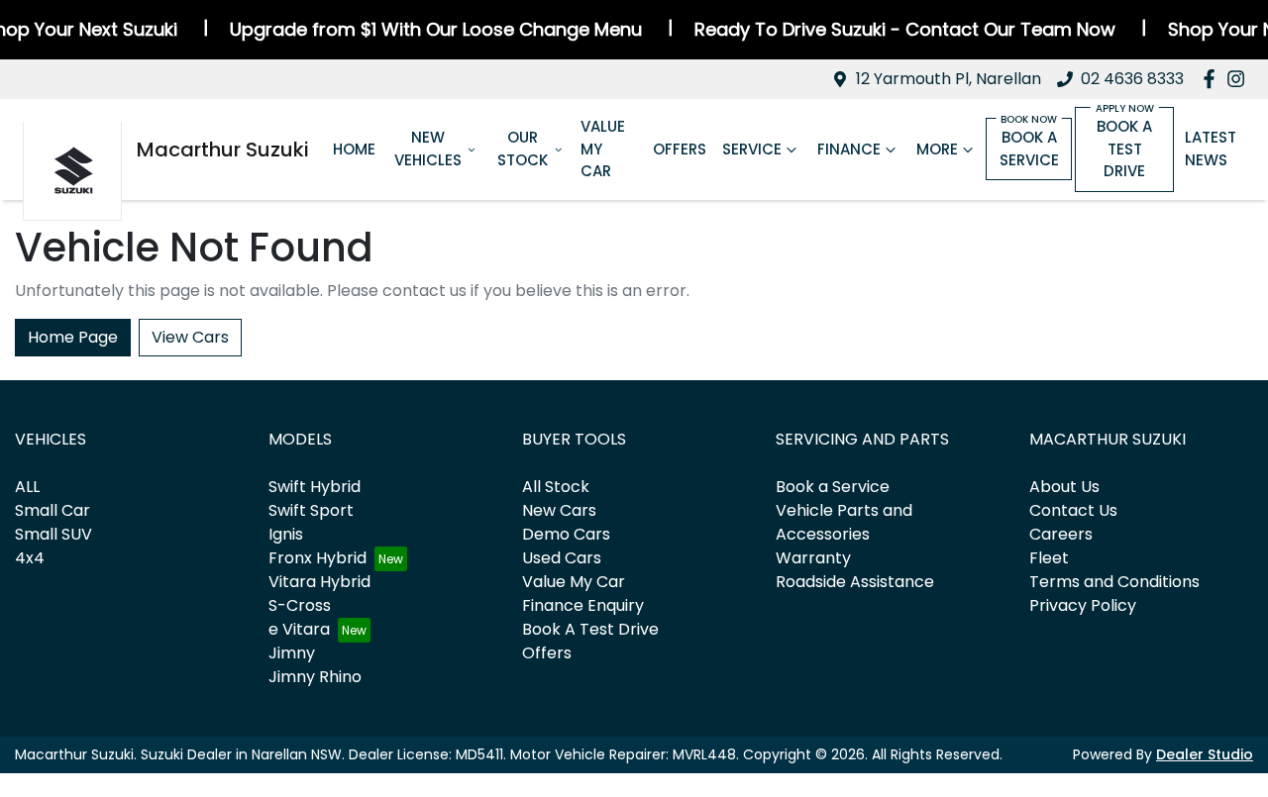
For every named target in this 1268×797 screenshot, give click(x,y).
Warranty (813, 558)
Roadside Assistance (855, 581)
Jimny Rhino (315, 676)
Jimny (291, 653)
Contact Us (1073, 510)
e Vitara (299, 629)
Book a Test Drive (1124, 148)
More (937, 149)
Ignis (285, 534)
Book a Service (1029, 148)
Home (354, 149)
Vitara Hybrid (319, 581)
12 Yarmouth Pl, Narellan (948, 78)
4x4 (30, 558)
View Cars (190, 337)
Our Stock (522, 148)
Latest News (1210, 148)
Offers (679, 149)
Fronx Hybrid (317, 558)
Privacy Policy (1082, 605)
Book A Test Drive (590, 629)
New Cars (559, 510)
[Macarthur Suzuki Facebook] (1213, 78)
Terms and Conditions (1114, 581)
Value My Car (603, 148)
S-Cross (299, 605)
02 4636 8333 (1132, 78)
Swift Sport (311, 510)
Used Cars (561, 558)
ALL (27, 486)
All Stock (555, 486)
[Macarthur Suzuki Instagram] (1239, 78)
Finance (849, 149)
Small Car (52, 510)
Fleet (1049, 558)
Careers (1061, 534)
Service (752, 149)
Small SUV (53, 534)
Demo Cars (566, 534)
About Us (1064, 486)
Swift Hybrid (314, 486)
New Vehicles (428, 148)
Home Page (73, 337)
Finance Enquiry (583, 605)
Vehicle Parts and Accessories (844, 522)
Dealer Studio (1204, 754)
